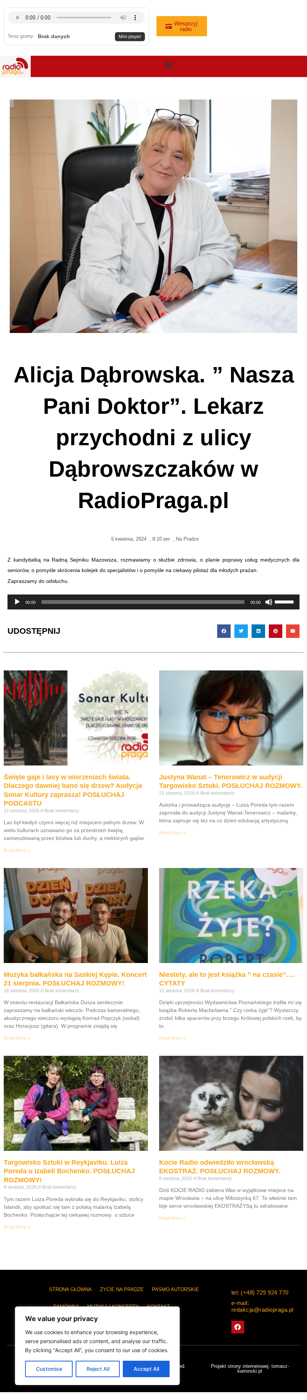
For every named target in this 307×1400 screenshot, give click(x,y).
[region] (97, 1345)
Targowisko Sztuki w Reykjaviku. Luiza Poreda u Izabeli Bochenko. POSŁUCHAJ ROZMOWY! (69, 1171)
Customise (49, 1369)
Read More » (17, 850)
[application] (153, 601)
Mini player (130, 36)
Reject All (97, 1369)
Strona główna (70, 1289)
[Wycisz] (269, 602)
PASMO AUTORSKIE (175, 1289)
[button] (169, 64)
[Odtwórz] (17, 602)
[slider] (285, 601)
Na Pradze (187, 539)
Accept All (146, 1369)
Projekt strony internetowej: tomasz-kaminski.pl (250, 1368)
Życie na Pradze (122, 1289)
